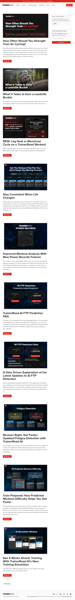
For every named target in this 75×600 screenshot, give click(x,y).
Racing (53, 5)
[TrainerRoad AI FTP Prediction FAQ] (25, 295)
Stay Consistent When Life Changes (20, 196)
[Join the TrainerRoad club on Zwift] (70, 594)
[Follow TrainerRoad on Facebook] (53, 594)
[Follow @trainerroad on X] (57, 594)
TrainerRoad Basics (32, 5)
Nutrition (24, 5)
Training (18, 5)
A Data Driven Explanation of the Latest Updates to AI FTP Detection (25, 375)
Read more (8, 61)
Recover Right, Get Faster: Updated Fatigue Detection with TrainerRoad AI (24, 438)
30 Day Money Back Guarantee (37, 1)
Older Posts (7, 584)
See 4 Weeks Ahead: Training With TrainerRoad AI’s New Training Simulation (22, 561)
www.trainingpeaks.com (67, 596)
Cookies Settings (33, 596)
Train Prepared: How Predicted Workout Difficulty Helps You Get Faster (25, 498)
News (48, 5)
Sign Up (69, 5)
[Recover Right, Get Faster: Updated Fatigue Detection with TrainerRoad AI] (25, 417)
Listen (54, 23)
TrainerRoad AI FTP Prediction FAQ (23, 315)
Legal (28, 596)
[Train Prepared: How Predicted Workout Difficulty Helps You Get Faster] (25, 478)
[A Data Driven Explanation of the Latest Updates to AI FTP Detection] (25, 355)
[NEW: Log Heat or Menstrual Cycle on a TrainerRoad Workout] (25, 126)
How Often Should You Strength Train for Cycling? (24, 42)
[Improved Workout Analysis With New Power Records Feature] (25, 236)
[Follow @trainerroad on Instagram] (64, 594)
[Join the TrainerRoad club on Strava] (67, 594)
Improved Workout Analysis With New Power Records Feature (25, 255)
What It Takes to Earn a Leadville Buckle (24, 96)
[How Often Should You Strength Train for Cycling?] (25, 26)
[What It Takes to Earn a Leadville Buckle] (25, 79)
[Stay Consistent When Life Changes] (25, 176)
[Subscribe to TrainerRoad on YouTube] (60, 594)
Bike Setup (41, 5)
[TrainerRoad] (8, 5)
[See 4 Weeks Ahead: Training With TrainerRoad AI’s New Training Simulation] (25, 540)
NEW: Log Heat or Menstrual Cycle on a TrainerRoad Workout (24, 143)
